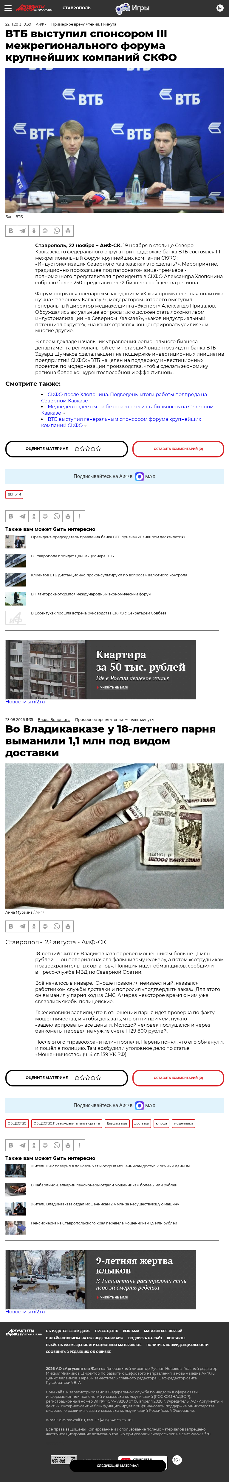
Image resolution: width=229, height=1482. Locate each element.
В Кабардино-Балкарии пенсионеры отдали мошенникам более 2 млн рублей (104, 1185)
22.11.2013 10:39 (18, 24)
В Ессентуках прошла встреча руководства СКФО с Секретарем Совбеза (98, 613)
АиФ (39, 912)
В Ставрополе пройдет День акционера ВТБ (72, 556)
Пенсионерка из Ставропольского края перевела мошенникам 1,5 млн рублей (104, 1223)
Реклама (131, 1331)
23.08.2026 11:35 (19, 719)
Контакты (176, 1338)
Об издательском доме (68, 1331)
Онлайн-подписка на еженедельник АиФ (84, 1338)
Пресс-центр (106, 1331)
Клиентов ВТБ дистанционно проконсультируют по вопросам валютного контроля (109, 575)
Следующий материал (118, 1466)
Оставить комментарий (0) (178, 449)
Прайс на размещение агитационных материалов (94, 1345)
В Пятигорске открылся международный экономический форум (91, 594)
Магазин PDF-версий (163, 1331)
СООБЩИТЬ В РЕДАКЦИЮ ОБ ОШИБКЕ (78, 1352)
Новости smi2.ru (25, 702)
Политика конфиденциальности (177, 1345)
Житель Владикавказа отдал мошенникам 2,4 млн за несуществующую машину (105, 1204)
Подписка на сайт (145, 1338)
